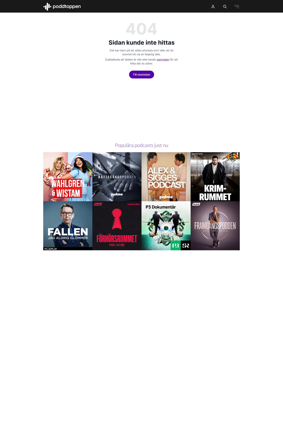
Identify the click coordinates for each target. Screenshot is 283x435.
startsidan (163, 59)
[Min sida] (213, 6)
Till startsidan (141, 74)
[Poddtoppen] (62, 7)
